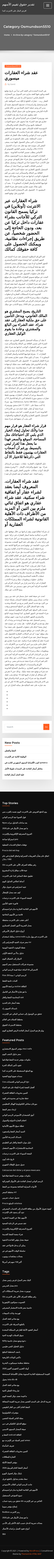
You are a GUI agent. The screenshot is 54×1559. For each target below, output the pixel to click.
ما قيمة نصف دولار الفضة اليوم (14, 1396)
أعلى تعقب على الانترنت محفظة (15, 920)
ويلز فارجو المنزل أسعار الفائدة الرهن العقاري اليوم (23, 1030)
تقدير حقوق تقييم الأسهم (18, 4)
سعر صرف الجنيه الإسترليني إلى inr (16, 942)
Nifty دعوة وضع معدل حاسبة (14, 1340)
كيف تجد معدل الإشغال (11, 892)
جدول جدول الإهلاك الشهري (13, 1164)
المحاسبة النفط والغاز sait (13, 997)
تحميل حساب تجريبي (10, 1197)
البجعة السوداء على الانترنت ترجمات (17, 898)
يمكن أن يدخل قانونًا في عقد (14, 1245)
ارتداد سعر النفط (9, 1109)
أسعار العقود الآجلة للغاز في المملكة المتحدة (20, 1329)
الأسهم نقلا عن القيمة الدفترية (14, 1217)
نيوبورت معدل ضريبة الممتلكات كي (16, 1291)
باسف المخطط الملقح (11, 1352)
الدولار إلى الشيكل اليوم (12, 958)
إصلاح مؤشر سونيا (9, 1506)
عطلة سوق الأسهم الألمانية (13, 1126)
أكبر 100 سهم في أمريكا (12, 1262)
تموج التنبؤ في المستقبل (12, 1495)
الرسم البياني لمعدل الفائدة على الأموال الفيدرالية (22, 1181)
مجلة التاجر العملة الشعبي (12, 1418)
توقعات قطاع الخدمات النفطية (14, 844)
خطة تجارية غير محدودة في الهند (15, 1098)
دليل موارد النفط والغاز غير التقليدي (16, 1142)
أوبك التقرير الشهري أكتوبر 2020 (15, 1368)
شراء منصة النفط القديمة (12, 1234)
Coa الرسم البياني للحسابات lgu (15, 1081)
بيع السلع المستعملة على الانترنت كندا (17, 1070)
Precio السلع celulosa (12, 1203)
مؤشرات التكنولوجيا (10, 1412)
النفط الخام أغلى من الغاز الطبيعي (16, 1407)
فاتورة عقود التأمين (10, 903)
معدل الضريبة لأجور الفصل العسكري (17, 925)
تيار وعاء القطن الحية (10, 1390)
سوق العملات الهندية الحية (13, 1335)
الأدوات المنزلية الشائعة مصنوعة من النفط (19, 1186)
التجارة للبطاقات (9, 1456)
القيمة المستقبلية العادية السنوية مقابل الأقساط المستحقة (26, 1374)
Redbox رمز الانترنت (11, 1512)
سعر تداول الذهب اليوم (11, 1054)
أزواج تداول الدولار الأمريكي (13, 931)
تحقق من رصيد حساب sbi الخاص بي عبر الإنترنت (22, 1501)
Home (7, 35)
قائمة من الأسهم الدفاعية (12, 914)
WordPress (34, 1551)
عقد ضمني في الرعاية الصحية (14, 1223)
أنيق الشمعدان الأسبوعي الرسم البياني (18, 1115)
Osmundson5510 (13, 66)
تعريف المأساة (8, 1445)
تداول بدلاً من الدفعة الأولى (13, 953)
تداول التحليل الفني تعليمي (13, 1346)
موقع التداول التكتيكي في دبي (14, 1423)
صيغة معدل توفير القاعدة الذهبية (15, 1239)
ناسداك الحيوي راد (9, 1008)
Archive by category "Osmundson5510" (31, 35)
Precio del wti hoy (10, 850)
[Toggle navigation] (48, 5)
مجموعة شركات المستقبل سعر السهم (18, 964)
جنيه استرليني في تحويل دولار (14, 887)
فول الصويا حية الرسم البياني (14, 817)
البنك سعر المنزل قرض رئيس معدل (16, 1280)
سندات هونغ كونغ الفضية (12, 1076)
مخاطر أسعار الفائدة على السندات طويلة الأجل (24, 768)
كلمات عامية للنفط (9, 980)
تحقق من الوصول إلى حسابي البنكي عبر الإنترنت (22, 1013)
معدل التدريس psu (10, 1285)
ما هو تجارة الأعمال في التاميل (14, 991)
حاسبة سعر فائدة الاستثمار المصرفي (17, 1307)
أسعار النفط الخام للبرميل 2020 (15, 1467)
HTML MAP (36, 1554)
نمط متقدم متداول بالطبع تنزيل (15, 1479)
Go (46, 726)
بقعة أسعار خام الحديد (11, 1003)
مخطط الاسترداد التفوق (12, 1025)
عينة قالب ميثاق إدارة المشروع (14, 870)
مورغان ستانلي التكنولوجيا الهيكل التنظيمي (19, 1103)
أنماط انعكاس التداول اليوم (13, 881)
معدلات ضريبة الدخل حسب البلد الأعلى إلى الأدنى (22, 1523)
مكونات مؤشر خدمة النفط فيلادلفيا (16, 1059)
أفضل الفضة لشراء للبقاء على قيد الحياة (18, 1087)
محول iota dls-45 (9, 1379)
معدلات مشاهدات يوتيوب (12, 1256)
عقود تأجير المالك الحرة (12, 1065)
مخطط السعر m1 (9, 1192)
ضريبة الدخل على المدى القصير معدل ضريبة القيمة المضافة (26, 1401)
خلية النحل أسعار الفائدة (14, 774)
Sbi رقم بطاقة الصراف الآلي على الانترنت (19, 864)
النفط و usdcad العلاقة (11, 1434)
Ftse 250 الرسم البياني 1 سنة (14, 975)
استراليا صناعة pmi (10, 839)
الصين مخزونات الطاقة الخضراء (15, 1093)
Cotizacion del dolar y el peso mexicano (21, 1170)
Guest (11, 84)
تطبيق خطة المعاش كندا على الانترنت (17, 876)
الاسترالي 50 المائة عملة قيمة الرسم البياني (20, 969)
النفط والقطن (10, 750)
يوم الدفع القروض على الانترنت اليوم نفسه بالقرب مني (24, 811)
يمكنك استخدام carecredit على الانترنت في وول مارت (25, 936)
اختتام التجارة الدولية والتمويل (14, 1120)
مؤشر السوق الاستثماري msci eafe (17, 1048)
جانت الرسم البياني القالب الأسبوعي (17, 1484)
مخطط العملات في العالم (12, 1019)
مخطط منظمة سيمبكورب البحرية (15, 1363)
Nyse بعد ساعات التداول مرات (14, 822)
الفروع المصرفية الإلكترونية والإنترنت (17, 833)
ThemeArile (26, 1554)
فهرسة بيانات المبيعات (11, 1313)
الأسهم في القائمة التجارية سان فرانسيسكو (20, 909)
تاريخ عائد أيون (8, 1159)
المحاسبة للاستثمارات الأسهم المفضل (17, 1148)
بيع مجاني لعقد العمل (10, 1318)
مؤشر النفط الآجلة (9, 1462)
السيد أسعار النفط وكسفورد (13, 1131)
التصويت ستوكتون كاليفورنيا (13, 1302)
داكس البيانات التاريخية (11, 1357)
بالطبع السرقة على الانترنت (13, 1324)
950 (3, 1534)
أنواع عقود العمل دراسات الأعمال (16, 1528)
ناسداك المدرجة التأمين (11, 1137)
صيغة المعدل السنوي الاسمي (14, 1429)
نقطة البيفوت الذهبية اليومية (13, 947)
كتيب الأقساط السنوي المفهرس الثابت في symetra (26, 762)
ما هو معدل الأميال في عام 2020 (15, 828)
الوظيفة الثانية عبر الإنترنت (15, 756)
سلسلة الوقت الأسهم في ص (13, 1250)
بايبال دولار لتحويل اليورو (12, 1473)
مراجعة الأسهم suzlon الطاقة (14, 986)
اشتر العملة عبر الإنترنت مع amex (16, 1440)
